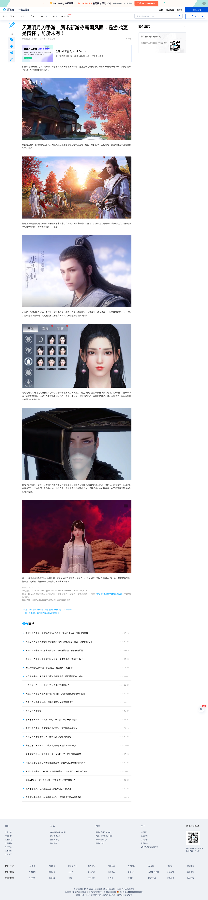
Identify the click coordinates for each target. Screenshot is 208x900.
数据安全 (32, 878)
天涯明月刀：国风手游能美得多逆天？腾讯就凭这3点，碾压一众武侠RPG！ (59, 641)
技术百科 (8, 850)
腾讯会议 (52, 872)
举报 (129, 38)
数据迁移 (190, 878)
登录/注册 (196, 9)
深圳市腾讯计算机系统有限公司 (76, 892)
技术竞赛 (53, 843)
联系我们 (144, 839)
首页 (5, 16)
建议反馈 (170, 9)
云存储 (169, 866)
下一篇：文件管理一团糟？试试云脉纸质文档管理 (40, 613)
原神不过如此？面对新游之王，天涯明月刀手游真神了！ (50, 788)
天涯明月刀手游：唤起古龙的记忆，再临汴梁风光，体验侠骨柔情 (54, 650)
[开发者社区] (24, 9)
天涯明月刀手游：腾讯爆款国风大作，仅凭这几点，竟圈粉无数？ (54, 659)
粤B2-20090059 (110, 892)
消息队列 (91, 866)
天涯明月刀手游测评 (34, 710)
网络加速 (111, 866)
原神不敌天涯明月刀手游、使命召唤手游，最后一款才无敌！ (52, 719)
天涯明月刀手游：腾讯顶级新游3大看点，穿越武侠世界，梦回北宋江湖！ (58, 633)
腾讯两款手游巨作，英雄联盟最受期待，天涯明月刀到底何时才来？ (55, 762)
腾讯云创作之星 (101, 839)
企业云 (70, 872)
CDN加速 (91, 872)
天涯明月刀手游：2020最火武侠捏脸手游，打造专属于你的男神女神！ (57, 771)
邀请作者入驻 (55, 836)
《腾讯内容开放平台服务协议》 (109, 593)
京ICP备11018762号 (124, 895)
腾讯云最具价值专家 (103, 832)
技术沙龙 (8, 839)
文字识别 (91, 878)
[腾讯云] (8, 9)
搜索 (179, 16)
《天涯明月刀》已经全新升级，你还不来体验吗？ (47, 684)
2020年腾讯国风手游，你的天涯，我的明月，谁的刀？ (50, 667)
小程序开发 (152, 878)
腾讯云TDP (100, 843)
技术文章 (8, 832)
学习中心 (8, 847)
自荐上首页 (54, 839)
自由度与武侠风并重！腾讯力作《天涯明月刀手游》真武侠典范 (53, 754)
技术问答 (8, 836)
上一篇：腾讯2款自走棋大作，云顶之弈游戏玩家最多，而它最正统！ (48, 609)
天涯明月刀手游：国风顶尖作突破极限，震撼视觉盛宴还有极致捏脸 (55, 693)
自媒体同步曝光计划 (58, 832)
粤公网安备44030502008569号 (131, 892)
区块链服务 (72, 866)
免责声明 (144, 836)
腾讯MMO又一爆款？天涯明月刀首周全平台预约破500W (50, 779)
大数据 (130, 878)
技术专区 (8, 854)
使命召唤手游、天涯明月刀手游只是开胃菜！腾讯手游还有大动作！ (55, 676)
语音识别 (190, 872)
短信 (70, 878)
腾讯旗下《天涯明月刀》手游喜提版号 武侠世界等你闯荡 (51, 745)
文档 (161, 9)
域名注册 (32, 866)
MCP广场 (65, 16)
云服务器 (52, 866)
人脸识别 (32, 872)
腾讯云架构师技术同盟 (104, 836)
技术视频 (8, 843)
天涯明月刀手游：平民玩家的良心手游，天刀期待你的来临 (51, 728)
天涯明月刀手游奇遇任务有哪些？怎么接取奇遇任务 (48, 736)
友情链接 (144, 843)
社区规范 (144, 832)
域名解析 (151, 866)
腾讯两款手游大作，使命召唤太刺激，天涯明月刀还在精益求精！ (54, 797)
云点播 (110, 878)
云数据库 (131, 866)
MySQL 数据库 (153, 872)
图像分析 (131, 872)
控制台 (180, 9)
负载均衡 (52, 878)
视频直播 (190, 866)
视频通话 (111, 872)
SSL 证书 (170, 872)
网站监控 (170, 878)
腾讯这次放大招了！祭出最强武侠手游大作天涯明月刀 (49, 702)
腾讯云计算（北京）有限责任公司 (88, 895)
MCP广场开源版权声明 (149, 847)
